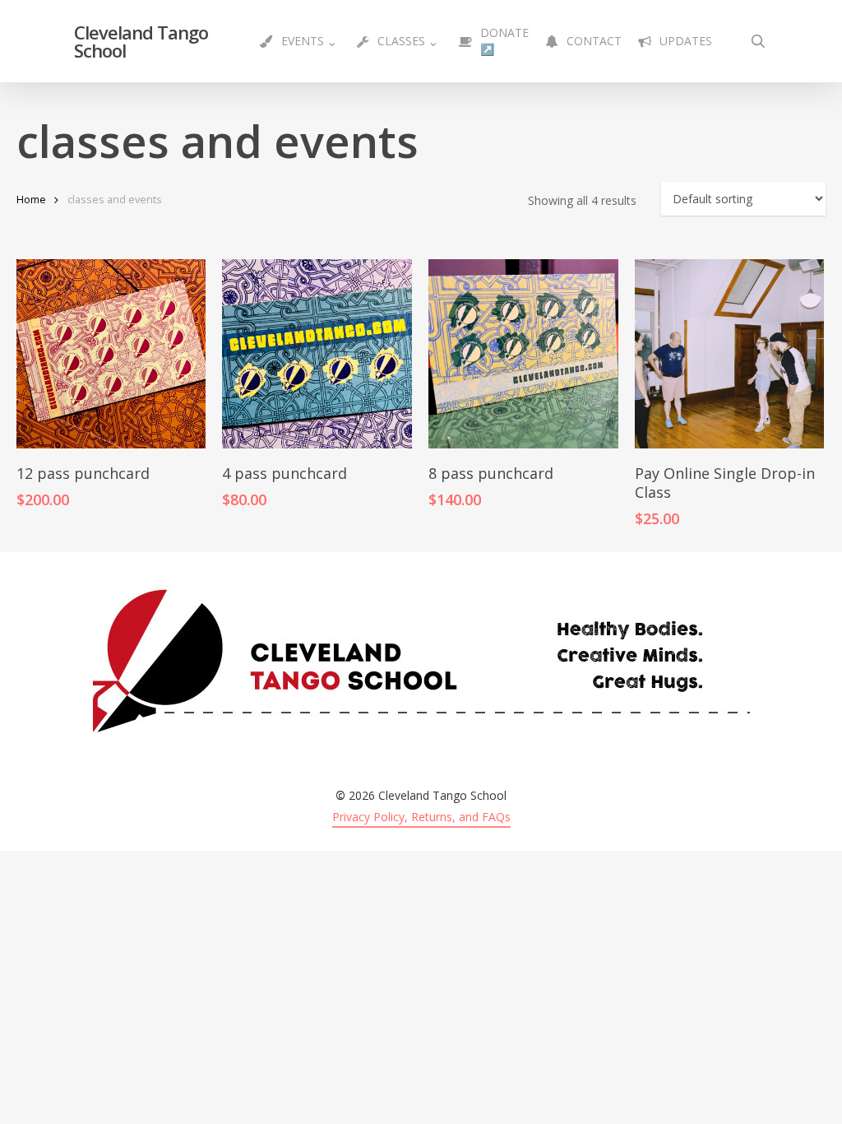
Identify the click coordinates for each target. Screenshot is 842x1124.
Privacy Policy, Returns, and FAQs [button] (421, 816)
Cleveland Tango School (141, 41)
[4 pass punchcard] (316, 353)
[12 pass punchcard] (111, 353)
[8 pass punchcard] (523, 353)
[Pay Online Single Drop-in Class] (729, 353)
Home (31, 199)
